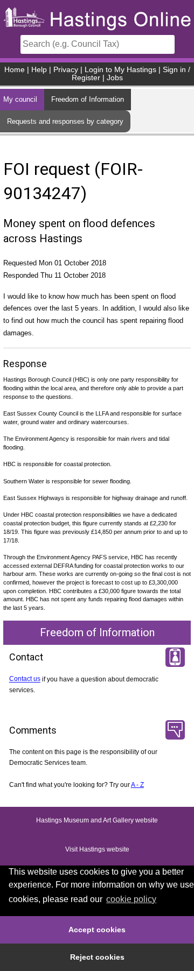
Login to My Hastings (120, 70)
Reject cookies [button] (97, 957)
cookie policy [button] (131, 899)
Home (14, 70)
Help (39, 70)
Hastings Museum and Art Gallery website (97, 820)
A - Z (137, 785)
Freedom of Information (87, 99)
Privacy (65, 70)
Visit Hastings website (97, 849)
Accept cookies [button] (97, 929)
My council (20, 99)
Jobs (115, 78)
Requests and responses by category (65, 121)
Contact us (24, 679)
